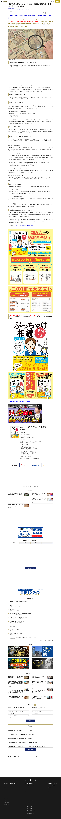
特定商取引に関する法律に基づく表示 (11, 794)
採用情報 (49, 789)
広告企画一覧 (34, 756)
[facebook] (30, 780)
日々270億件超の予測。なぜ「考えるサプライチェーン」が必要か (42, 712)
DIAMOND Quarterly (28, 802)
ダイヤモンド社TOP (51, 785)
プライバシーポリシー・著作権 (9, 796)
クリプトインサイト (28, 806)
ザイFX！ (26, 798)
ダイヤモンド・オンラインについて (11, 783)
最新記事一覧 (30, 749)
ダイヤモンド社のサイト (29, 783)
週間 (36, 542)
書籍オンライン (27, 794)
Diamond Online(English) (29, 785)
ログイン (52, 1)
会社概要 (49, 787)
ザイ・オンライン (28, 796)
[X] (25, 780)
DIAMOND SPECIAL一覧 (13, 756)
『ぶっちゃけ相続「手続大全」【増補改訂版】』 (35, 25)
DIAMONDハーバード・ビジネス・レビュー (32, 789)
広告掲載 (5, 800)
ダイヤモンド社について (52, 783)
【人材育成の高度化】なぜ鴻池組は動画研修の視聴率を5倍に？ (18, 716)
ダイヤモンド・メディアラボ (30, 810)
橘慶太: (11, 8)
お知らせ (49, 791)
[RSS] (36, 780)
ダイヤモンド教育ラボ (29, 808)
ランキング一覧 (30, 568)
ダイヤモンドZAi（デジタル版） (30, 791)
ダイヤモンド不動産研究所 (29, 800)
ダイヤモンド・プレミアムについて (10, 787)
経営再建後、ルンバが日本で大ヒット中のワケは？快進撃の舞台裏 (42, 708)
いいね (47, 542)
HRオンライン (27, 804)
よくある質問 (6, 798)
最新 (14, 542)
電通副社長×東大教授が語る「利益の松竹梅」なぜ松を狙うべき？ (18, 712)
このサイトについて (7, 785)
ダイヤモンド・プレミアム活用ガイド (11, 789)
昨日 (25, 542)
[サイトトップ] (5, 1)
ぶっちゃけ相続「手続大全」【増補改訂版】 (21, 9)
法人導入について (7, 804)
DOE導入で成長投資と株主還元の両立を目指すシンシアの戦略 (18, 708)
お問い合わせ (6, 802)
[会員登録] (57, 1)
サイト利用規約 (7, 791)
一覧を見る (30, 720)
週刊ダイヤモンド (28, 787)
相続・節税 (10, 9)
